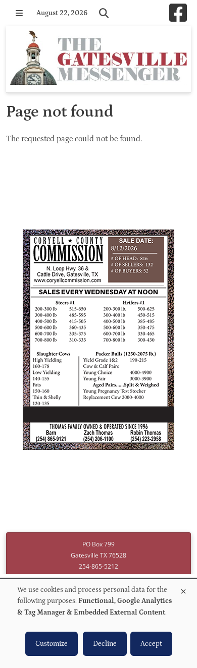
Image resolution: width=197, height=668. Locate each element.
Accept (151, 644)
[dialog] (98, 623)
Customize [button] (51, 644)
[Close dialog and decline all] (183, 589)
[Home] (98, 59)
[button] (19, 13)
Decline (105, 644)
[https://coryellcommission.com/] (98, 341)
